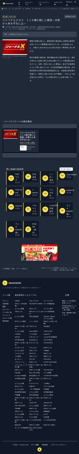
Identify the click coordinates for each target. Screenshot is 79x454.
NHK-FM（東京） (50, 425)
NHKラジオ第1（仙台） (21, 327)
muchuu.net (24, 445)
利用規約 (45, 445)
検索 (4, 306)
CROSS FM (48, 403)
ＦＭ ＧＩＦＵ (20, 362)
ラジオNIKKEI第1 (35, 420)
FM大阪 (17, 373)
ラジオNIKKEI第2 (50, 420)
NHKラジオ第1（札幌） (50, 322)
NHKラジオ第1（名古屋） (36, 366)
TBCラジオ (19, 311)
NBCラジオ (48, 405)
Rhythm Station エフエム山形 (50, 317)
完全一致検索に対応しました (69, 314)
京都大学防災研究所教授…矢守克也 (23, 27)
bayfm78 (47, 334)
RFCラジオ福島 (20, 321)
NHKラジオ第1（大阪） (36, 379)
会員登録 (5, 304)
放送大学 (18, 425)
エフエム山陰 (19, 383)
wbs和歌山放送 (20, 378)
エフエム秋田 (19, 316)
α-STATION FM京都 (51, 375)
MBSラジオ (19, 370)
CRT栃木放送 (19, 340)
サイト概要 (35, 445)
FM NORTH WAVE (35, 304)
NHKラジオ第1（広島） (21, 399)
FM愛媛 (17, 395)
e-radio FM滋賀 (20, 375)
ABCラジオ (47, 365)
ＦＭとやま (33, 347)
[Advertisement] (39, 100)
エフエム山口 (19, 389)
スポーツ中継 (7, 318)
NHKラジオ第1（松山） (36, 399)
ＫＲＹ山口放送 (49, 386)
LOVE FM (32, 403)
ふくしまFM (33, 321)
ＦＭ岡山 (47, 383)
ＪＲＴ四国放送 (34, 389)
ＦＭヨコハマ (33, 337)
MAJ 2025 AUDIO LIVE (35, 429)
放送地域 (5, 321)
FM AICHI (47, 359)
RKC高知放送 (34, 395)
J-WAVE (18, 334)
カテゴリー (6, 309)
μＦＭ (46, 414)
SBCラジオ (47, 353)
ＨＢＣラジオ (33, 301)
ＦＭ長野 (18, 356)
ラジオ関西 (47, 373)
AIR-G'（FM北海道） (21, 305)
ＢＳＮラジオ (33, 343)
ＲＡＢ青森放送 (49, 304)
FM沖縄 (46, 417)
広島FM (32, 386)
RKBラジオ (47, 398)
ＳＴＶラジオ (48, 301)
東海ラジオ (47, 356)
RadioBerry (33, 340)
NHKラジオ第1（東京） (21, 344)
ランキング (6, 315)
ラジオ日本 (33, 334)
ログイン (69, 1)
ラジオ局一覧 (7, 312)
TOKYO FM (48, 331)
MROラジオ (48, 347)
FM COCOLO (48, 370)
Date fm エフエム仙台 (36, 312)
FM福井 (46, 350)
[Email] (39, 449)
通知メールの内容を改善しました (69, 302)
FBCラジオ (33, 350)
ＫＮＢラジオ (19, 347)
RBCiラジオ (19, 417)
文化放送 (47, 326)
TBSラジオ (33, 326)
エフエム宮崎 (19, 414)
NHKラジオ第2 (34, 425)
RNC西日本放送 (20, 392)
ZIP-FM (32, 359)
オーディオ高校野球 (22, 428)
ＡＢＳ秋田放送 (49, 311)
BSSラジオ (47, 378)
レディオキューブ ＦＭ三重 (22, 366)
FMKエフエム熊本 (50, 408)
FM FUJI (32, 353)
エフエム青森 (19, 308)
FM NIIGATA (48, 343)
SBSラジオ (33, 362)
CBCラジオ (33, 356)
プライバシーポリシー (58, 445)
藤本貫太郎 (41, 29)
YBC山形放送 (34, 316)
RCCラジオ (19, 386)
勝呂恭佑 (22, 29)
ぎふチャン (19, 359)
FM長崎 (17, 408)
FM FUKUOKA (20, 405)
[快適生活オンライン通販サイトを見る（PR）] (39, 252)
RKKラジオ (33, 408)
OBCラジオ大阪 (34, 370)
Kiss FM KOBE (34, 373)
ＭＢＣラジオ (33, 414)
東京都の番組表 (66, 169)
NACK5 (17, 337)
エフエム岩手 (48, 308)
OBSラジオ (19, 411)
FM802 (17, 301)
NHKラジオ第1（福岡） (21, 421)
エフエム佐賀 (33, 405)
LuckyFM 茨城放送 (50, 337)
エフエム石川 (19, 350)
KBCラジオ (19, 403)
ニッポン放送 (19, 331)
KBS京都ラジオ (34, 375)
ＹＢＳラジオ (19, 353)
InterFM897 (33, 331)
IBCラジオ (33, 308)
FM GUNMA (48, 340)
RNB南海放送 (48, 392)
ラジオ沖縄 (33, 417)
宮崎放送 (47, 411)
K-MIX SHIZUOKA (50, 362)
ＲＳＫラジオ (33, 383)
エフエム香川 (33, 392)
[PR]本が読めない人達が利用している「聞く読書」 (69, 308)
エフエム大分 (33, 411)
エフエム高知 (48, 395)
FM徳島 (46, 389)
